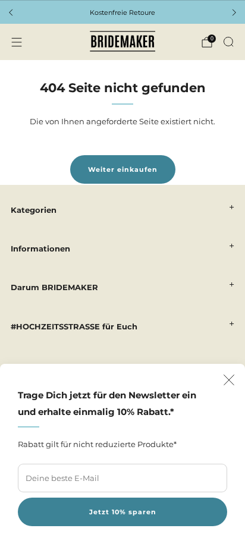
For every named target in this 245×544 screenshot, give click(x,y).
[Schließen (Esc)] (229, 380)
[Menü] (17, 42)
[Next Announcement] (234, 12)
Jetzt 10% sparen (122, 512)
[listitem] (122, 12)
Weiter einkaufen (123, 169)
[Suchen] (228, 42)
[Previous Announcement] (11, 12)
